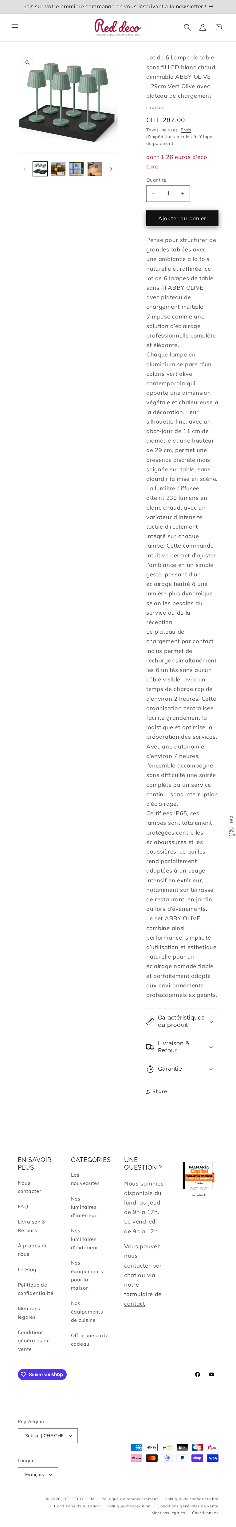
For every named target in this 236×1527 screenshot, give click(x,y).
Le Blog (27, 1269)
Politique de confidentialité (35, 1289)
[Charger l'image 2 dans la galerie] (58, 169)
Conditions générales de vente (187, 1505)
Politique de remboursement (129, 1498)
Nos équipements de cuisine (87, 1311)
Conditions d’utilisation (77, 1505)
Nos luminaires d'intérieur (84, 1207)
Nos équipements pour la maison (87, 1275)
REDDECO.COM (79, 1498)
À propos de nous (33, 1249)
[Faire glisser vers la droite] (111, 169)
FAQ (23, 1206)
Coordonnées (205, 1512)
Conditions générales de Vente (34, 1340)
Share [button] (159, 1091)
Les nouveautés (85, 1179)
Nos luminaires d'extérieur (84, 1238)
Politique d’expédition (129, 1505)
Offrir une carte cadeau (90, 1339)
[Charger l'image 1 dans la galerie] (40, 169)
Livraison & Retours (32, 1226)
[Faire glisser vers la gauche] (24, 169)
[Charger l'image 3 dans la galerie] (76, 169)
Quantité (156, 180)
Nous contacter (29, 1187)
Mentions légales (29, 1312)
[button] (15, 27)
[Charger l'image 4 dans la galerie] (94, 169)
